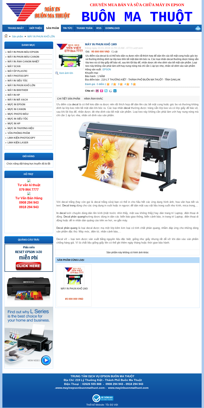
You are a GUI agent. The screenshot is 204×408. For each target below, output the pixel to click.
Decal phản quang (74, 216)
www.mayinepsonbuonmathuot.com (80, 387)
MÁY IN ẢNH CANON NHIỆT (23, 61)
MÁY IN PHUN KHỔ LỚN (41, 36)
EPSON (107, 69)
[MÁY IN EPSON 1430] (29, 366)
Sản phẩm (17, 36)
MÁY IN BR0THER (18, 90)
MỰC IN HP (14, 123)
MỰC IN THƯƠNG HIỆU (21, 128)
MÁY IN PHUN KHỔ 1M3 (74, 288)
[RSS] (198, 28)
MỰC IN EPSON (16, 104)
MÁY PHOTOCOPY (18, 75)
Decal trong (69, 205)
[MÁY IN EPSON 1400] (29, 304)
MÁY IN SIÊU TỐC (18, 80)
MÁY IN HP (14, 95)
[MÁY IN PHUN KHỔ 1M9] (69, 68)
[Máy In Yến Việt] (29, 271)
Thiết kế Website (95, 404)
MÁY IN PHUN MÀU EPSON (23, 52)
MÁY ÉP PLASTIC (17, 71)
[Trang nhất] (6, 36)
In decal (61, 213)
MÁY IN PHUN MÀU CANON (23, 56)
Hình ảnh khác (93, 98)
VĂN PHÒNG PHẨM (19, 133)
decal (75, 104)
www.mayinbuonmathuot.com (128, 387)
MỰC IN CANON (17, 109)
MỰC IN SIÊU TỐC (18, 118)
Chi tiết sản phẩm (68, 98)
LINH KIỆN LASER (18, 142)
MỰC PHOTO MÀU (18, 114)
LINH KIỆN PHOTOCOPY (21, 137)
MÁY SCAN (14, 66)
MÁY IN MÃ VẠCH (18, 99)
